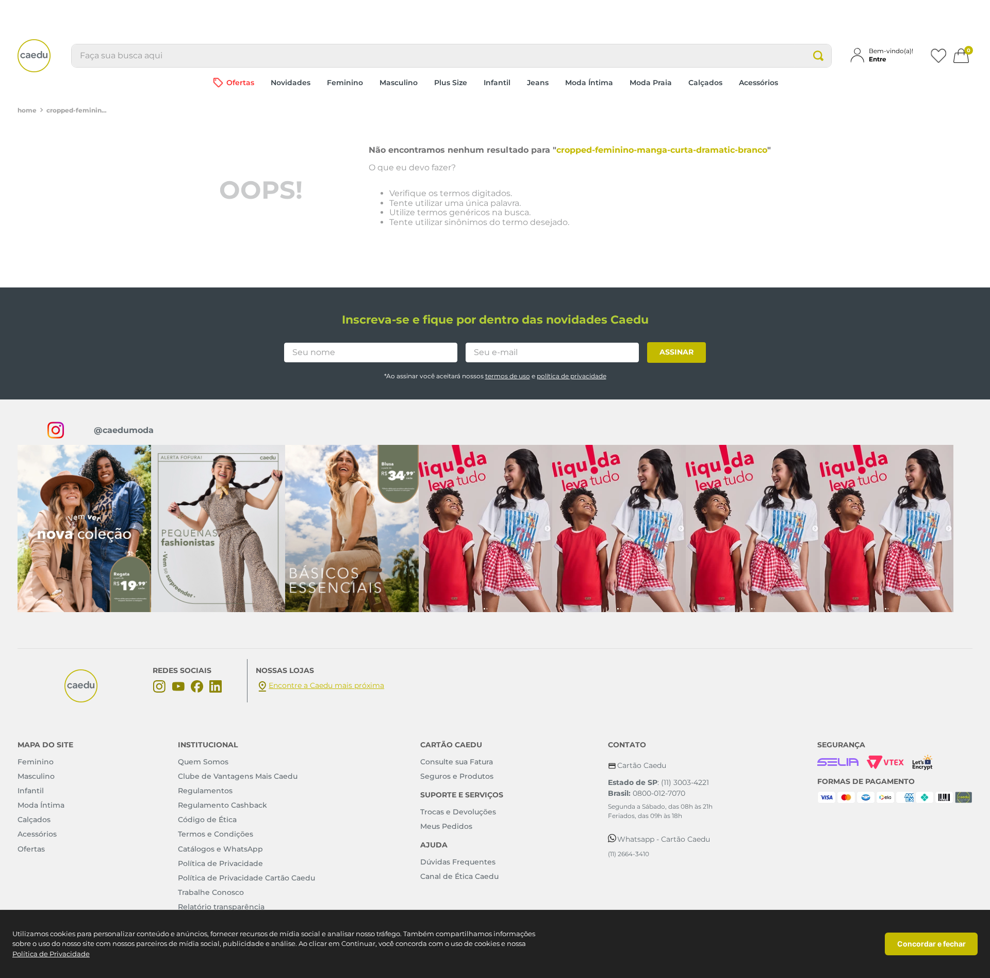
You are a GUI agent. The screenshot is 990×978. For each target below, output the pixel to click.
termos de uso (507, 376)
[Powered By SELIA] (838, 762)
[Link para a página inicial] (27, 110)
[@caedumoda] (84, 528)
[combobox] (451, 55)
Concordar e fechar (931, 943)
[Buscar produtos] (818, 55)
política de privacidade (571, 376)
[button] (886, 55)
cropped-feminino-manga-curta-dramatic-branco (77, 110)
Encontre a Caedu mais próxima (326, 685)
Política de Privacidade (51, 954)
